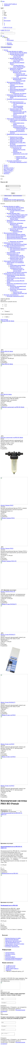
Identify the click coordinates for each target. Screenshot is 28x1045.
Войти (13, 193)
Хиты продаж (4, 319)
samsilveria (8, 970)
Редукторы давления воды (14, 160)
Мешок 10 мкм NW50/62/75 (8, 702)
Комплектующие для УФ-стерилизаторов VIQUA (20, 116)
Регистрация (10, 40)
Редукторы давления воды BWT (18, 162)
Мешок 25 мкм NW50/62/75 (8, 634)
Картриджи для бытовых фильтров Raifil (19, 78)
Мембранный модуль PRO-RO (9, 905)
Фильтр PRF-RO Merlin (7, 351)
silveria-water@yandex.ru (12, 968)
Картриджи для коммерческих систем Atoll (20, 153)
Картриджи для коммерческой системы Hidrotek (19, 150)
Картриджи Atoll (20, 73)
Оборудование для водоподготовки (16, 118)
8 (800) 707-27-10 (10, 967)
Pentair (7, 311)
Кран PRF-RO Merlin (6, 394)
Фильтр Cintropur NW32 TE (8, 591)
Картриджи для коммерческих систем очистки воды (18, 146)
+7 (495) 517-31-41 (10, 965)
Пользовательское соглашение (13, 959)
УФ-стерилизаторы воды (16, 101)
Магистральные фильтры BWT (18, 89)
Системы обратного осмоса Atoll (18, 60)
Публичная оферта (10, 956)
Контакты (7, 955)
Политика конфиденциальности (13, 958)
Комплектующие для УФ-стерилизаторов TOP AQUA (20, 113)
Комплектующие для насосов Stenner (21, 129)
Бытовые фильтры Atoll (16, 58)
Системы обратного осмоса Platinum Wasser (19, 66)
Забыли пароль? (8, 195)
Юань (5, 15)
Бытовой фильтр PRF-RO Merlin (18, 52)
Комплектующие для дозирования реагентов (19, 126)
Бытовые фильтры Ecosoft (17, 54)
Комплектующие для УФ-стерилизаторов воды (16, 109)
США (7, 317)
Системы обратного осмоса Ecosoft (18, 56)
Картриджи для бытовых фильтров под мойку (16, 68)
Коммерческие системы (11, 945)
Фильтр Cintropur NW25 (7, 505)
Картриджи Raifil (20, 80)
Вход (8, 38)
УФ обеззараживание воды (12, 942)
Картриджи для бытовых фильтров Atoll (19, 71)
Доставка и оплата (10, 954)
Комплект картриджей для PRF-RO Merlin (12, 437)
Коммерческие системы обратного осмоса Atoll (16, 140)
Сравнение (10, 44)
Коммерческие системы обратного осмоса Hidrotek (17, 137)
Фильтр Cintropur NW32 (7, 548)
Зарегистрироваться (17, 195)
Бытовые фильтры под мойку (15, 51)
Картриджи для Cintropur (19, 93)
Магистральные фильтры (13, 82)
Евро (5, 12)
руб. (5, 13)
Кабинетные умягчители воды (15, 94)
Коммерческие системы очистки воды (17, 134)
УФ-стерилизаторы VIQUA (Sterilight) (18, 106)
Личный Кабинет (10, 952)
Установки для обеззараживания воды (17, 99)
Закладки (9, 43)
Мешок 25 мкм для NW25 (7, 744)
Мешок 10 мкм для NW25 (7, 785)
